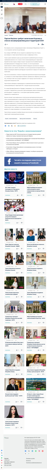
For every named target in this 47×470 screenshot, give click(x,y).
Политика (7, 195)
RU (1, 6)
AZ (1, 3)
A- (39, 44)
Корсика (35, 118)
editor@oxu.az (7, 463)
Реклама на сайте (30, 458)
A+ (42, 44)
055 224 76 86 (7, 465)
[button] (28, 4)
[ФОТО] (14, 177)
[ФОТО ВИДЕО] (36, 332)
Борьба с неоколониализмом (11, 118)
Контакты (28, 460)
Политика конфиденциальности (34, 462)
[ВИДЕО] (14, 234)
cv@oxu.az (6, 460)
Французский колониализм (25, 118)
